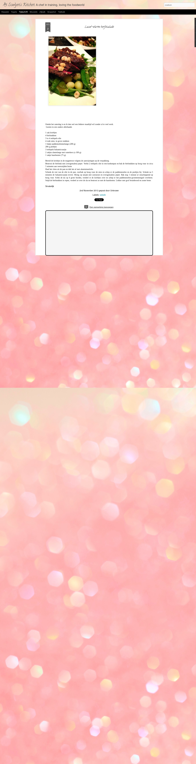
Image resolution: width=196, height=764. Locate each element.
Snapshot (51, 11)
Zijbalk (42, 11)
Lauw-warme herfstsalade (99, 27)
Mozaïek (33, 11)
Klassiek (5, 11)
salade (103, 194)
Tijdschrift (23, 11)
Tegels (14, 11)
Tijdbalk (61, 11)
